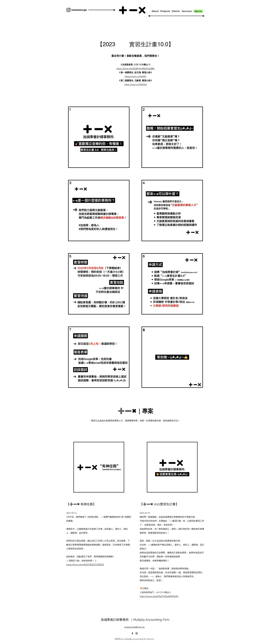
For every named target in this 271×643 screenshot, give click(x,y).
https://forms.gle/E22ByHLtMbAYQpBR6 (135, 68)
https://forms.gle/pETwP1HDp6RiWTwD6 (159, 596)
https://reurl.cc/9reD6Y (135, 76)
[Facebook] (132, 633)
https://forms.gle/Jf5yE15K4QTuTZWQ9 (85, 564)
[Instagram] (68, 10)
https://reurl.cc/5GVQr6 (135, 84)
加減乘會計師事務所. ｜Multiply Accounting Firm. (135, 619)
